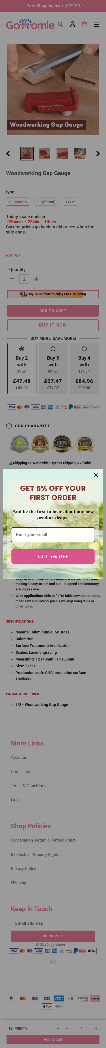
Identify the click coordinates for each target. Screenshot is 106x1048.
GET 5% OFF (53, 556)
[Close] (96, 475)
